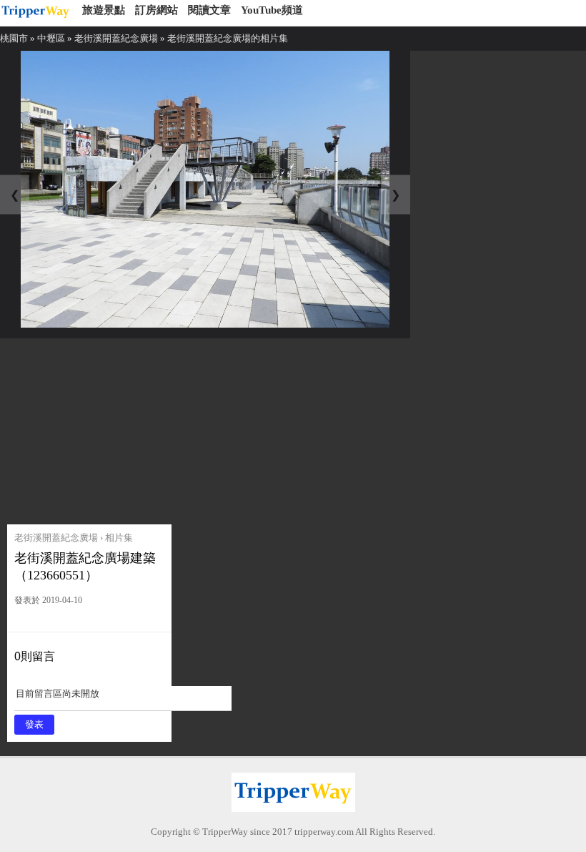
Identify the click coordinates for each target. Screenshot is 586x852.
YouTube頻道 (272, 10)
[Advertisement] (116, 427)
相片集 (119, 537)
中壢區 (51, 38)
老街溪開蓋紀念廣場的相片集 (227, 38)
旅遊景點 (103, 10)
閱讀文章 (209, 10)
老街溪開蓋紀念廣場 (116, 38)
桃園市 (14, 38)
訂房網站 (156, 10)
